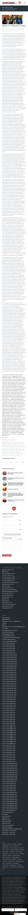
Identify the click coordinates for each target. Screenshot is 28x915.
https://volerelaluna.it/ (10, 440)
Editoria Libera (4, 31)
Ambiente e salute (6, 569)
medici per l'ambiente (15, 857)
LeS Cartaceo (5, 814)
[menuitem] (21, 2)
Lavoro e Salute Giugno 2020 (9, 697)
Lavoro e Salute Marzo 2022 (8, 754)
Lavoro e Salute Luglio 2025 (8, 725)
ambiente (4, 844)
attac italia (9, 844)
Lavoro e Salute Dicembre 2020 (9, 656)
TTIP (10, 867)
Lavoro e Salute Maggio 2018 (9, 730)
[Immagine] (12, 19)
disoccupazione (12, 445)
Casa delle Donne (6, 845)
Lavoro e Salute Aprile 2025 (8, 652)
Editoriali (4, 625)
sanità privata (19, 865)
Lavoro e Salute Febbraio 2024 (9, 674)
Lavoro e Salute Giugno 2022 (9, 701)
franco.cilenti (16, 31)
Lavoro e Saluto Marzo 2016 (8, 810)
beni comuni (14, 844)
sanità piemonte (13, 865)
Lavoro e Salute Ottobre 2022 (9, 785)
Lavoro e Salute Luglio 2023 (8, 721)
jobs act (16, 853)
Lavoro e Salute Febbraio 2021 (9, 668)
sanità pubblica (16, 455)
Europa (11, 446)
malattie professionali (16, 855)
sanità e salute (5, 602)
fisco (24, 446)
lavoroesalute (21, 853)
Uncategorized (5, 608)
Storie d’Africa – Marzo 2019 (8, 834)
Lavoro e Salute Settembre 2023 (9, 805)
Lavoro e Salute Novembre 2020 (9, 770)
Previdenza (4, 453)
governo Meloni (9, 447)
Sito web (20, 529)
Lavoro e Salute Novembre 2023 (9, 776)
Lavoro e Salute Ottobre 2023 (9, 787)
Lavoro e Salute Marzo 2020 (8, 750)
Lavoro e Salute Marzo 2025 (8, 759)
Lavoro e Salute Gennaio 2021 (9, 686)
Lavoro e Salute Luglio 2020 (8, 716)
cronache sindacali (6, 595)
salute (4, 863)
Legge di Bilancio (18, 449)
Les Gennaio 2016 (6, 816)
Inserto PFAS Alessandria (8, 632)
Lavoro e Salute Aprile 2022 (8, 646)
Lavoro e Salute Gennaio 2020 (9, 685)
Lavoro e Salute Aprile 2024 (8, 650)
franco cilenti (21, 847)
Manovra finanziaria (18, 450)
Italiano (18, 913)
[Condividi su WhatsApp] (17, 462)
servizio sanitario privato (8, 604)
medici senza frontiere (6, 859)
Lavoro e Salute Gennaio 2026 (9, 696)
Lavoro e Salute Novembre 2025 (9, 779)
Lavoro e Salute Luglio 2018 (8, 712)
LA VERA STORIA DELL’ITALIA (8, 639)
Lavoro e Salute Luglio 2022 (8, 719)
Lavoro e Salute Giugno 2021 (9, 699)
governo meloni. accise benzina (18, 447)
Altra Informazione (6, 573)
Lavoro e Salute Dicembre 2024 (9, 663)
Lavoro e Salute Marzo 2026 (8, 761)
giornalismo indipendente (15, 849)
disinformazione (16, 845)
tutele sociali (14, 867)
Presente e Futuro (6, 823)
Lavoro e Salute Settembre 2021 (9, 801)
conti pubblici (8, 443)
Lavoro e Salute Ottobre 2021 (9, 783)
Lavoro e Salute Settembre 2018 (9, 796)
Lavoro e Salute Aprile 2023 (8, 648)
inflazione (4, 449)
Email (20, 524)
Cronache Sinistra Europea (8, 582)
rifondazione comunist (20, 453)
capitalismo (20, 844)
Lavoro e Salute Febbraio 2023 (9, 672)
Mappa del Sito (5, 818)
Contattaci (4, 623)
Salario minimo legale (9, 455)
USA (3, 868)
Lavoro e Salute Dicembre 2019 (9, 654)
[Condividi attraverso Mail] (23, 462)
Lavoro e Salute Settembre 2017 (9, 794)
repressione (13, 453)
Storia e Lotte (10, 31)
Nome (20, 520)
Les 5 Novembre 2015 (7, 812)
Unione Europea (21, 867)
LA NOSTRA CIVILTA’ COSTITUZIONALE (11, 637)
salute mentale (8, 863)
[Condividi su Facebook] (5, 462)
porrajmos (20, 452)
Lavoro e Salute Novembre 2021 (9, 772)
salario (3, 455)
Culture (23, 29)
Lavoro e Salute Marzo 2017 (8, 745)
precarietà (20, 859)
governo (3, 447)
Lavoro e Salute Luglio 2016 (8, 708)
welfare (21, 455)
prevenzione (5, 861)
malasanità (9, 855)
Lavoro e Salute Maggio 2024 (9, 741)
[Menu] (24, 2)
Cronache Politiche (11, 29)
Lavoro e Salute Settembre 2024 (9, 807)
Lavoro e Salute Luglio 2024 (8, 723)
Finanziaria (21, 446)
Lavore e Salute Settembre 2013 (9, 641)
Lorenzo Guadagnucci (10, 450)
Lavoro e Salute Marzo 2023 (8, 756)
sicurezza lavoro (6, 606)
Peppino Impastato (6, 821)
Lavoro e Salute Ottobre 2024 (9, 788)
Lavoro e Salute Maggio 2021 (9, 736)
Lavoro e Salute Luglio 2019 (8, 714)
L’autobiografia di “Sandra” (8, 634)
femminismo (15, 847)
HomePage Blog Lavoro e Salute (9, 630)
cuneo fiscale (14, 443)
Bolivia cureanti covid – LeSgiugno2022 (11, 621)
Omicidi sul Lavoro (6, 819)
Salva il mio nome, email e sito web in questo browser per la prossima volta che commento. (12, 534)
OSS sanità (4, 600)
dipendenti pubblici (5, 445)
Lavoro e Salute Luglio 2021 (8, 717)
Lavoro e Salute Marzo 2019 (8, 748)
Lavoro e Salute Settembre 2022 (9, 803)
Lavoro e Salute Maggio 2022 (9, 737)
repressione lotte (11, 861)
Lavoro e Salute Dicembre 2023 (9, 661)
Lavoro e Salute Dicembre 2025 (9, 665)
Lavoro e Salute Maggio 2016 (9, 727)
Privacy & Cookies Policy (8, 825)
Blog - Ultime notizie (7, 7)
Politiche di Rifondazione (8, 591)
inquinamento (5, 853)
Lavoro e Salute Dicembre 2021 (9, 657)
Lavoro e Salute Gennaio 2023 (9, 690)
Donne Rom (18, 445)
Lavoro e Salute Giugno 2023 (9, 703)
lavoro (7, 449)
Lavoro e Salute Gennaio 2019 (9, 683)
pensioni (9, 452)
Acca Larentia (9, 217)
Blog (3, 571)
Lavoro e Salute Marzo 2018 (8, 747)
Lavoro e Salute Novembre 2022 (9, 774)
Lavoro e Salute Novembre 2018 (9, 767)
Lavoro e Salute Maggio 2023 (9, 739)
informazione (12, 851)
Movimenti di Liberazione (8, 589)
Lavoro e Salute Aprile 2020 (8, 643)
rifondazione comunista (20, 861)
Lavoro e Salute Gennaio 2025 (9, 694)
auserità (18, 442)
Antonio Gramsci (6, 617)
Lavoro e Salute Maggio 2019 (9, 732)
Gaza (3, 849)
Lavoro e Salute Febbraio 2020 (9, 666)
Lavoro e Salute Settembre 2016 (9, 792)
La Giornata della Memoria (8, 635)
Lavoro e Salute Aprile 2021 (8, 645)
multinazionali (14, 859)
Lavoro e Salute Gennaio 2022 (9, 688)
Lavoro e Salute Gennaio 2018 (9, 681)
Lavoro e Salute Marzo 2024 (8, 757)
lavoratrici (4, 598)
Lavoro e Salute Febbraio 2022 (9, 670)
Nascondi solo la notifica (21, 909)
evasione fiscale (16, 446)
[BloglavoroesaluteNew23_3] (11, 2)
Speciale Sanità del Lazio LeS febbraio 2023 (12, 829)
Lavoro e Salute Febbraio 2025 (9, 676)
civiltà (11, 845)
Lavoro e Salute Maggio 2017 (9, 728)
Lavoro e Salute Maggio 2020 (9, 734)
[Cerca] (21, 2)
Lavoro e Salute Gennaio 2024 (9, 692)
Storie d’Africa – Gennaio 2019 (9, 830)
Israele (13, 853)
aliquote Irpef (6, 442)
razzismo (8, 453)
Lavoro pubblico (12, 449)
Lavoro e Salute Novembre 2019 (9, 768)
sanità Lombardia (6, 865)
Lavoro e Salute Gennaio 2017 (9, 679)
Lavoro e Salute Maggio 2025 (9, 743)
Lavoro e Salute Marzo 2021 (8, 752)
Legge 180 (4, 855)
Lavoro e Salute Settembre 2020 (9, 799)
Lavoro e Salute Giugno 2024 (9, 705)
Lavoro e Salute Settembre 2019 (9, 798)
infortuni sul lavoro (19, 851)
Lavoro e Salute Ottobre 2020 (9, 781)
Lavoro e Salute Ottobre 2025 (9, 790)
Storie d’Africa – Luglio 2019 (8, 832)
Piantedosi (13, 452)
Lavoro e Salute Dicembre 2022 (9, 659)
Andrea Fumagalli (13, 442)
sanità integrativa (16, 863)
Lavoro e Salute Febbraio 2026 (9, 677)
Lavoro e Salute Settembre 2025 (9, 808)
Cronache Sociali (18, 29)
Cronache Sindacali (6, 580)
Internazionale (5, 597)
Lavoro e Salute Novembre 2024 (9, 778)
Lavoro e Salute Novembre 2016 (9, 763)
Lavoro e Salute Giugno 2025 (9, 706)
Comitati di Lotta (5, 29)
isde (9, 853)
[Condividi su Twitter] (11, 462)
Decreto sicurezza (20, 443)
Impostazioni (14, 912)
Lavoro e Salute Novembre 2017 (9, 765)
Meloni (6, 452)
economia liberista (5, 446)
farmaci (11, 847)
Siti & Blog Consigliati (7, 827)
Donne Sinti (23, 445)
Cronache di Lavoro (6, 577)
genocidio (7, 849)
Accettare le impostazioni (8, 909)
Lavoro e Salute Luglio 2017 (8, 710)
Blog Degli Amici (6, 619)
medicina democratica (6, 857)
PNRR (17, 452)
